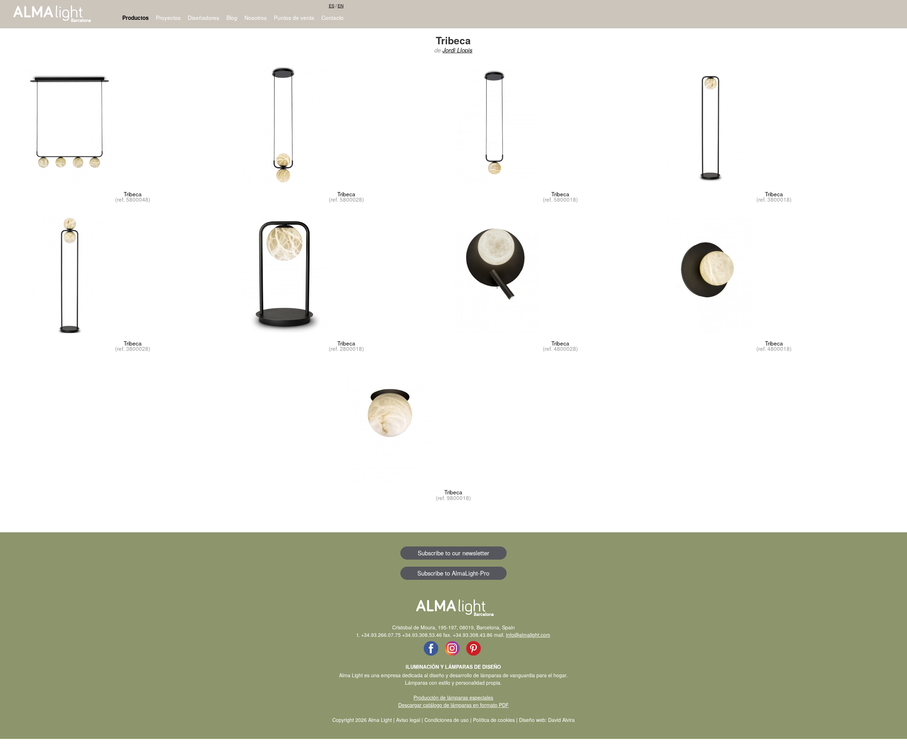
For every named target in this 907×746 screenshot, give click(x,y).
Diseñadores (203, 17)
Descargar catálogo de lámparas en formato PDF (453, 704)
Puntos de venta (294, 17)
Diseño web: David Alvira (547, 719)
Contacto (332, 17)
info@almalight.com (528, 634)
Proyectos (168, 17)
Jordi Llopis (457, 50)
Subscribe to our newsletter (453, 553)
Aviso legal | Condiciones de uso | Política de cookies (455, 719)
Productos (135, 18)
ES (331, 5)
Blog (231, 17)
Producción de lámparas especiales (453, 697)
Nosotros (255, 17)
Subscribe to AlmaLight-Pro (453, 573)
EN (341, 5)
